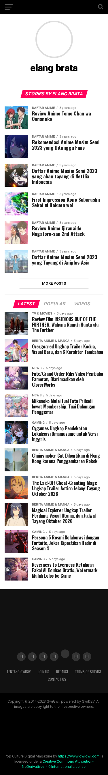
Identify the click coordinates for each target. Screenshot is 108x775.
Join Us (43, 671)
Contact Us (57, 679)
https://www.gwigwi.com (79, 756)
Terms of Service (88, 671)
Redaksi (62, 671)
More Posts (54, 283)
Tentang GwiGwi (19, 671)
